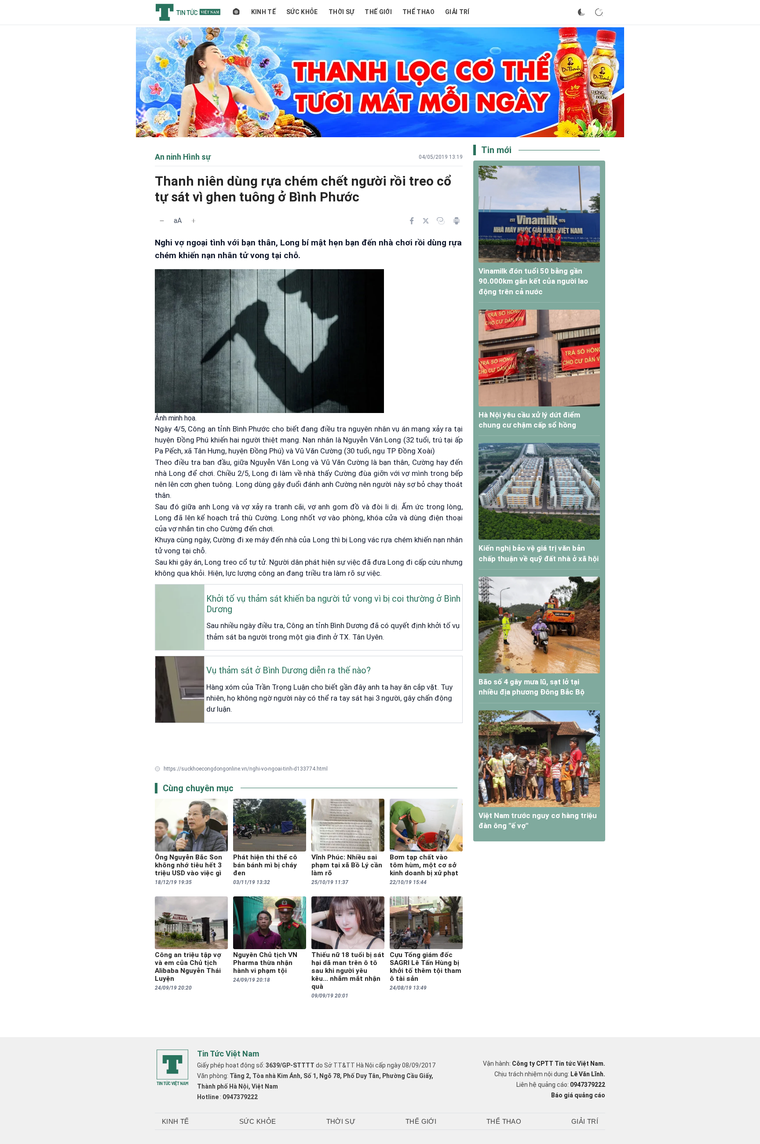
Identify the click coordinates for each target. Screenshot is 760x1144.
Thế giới (378, 11)
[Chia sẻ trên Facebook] (411, 221)
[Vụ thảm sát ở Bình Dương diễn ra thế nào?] (158, 663)
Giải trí (457, 11)
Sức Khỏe (302, 11)
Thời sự (341, 11)
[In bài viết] (456, 221)
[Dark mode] (581, 12)
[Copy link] (441, 221)
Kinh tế (263, 11)
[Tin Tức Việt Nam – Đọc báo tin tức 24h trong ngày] (188, 12)
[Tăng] (193, 221)
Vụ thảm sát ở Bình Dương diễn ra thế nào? (288, 670)
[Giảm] (162, 221)
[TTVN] (172, 1068)
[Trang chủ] (236, 12)
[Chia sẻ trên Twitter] (425, 221)
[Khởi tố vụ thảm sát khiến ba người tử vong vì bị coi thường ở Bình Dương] (158, 591)
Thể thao (418, 11)
